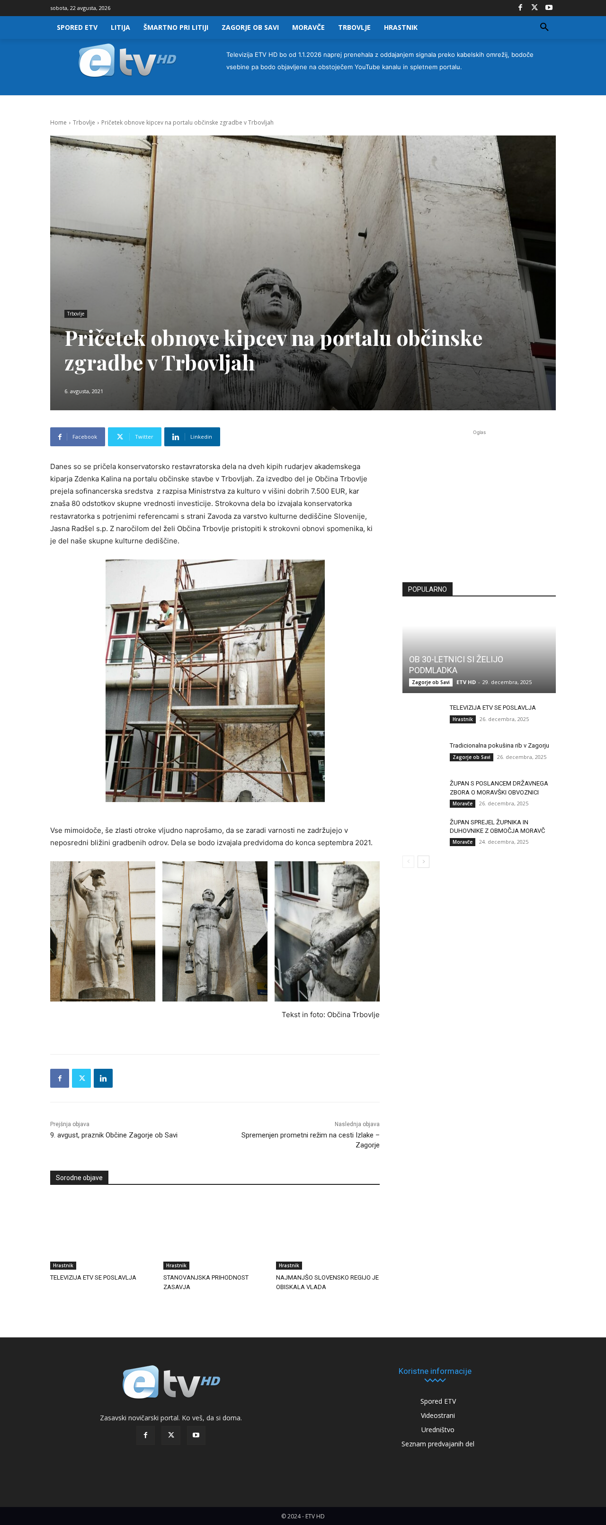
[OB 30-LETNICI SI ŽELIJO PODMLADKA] (479, 651)
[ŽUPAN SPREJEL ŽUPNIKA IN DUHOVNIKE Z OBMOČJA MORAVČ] (421, 831)
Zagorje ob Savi (431, 682)
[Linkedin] (103, 1078)
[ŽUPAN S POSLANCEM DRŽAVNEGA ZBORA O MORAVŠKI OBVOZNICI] (421, 792)
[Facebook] (520, 8)
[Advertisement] (479, 500)
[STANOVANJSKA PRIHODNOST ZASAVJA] (215, 1233)
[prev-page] (408, 862)
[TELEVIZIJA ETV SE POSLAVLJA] (102, 1233)
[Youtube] (549, 8)
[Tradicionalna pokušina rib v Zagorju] (421, 754)
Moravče (462, 803)
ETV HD (466, 682)
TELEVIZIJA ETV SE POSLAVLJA (93, 1277)
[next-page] (423, 862)
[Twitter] (534, 8)
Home (58, 122)
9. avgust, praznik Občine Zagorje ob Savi (114, 1135)
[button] (544, 27)
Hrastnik (63, 1265)
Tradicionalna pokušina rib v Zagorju (499, 745)
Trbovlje (84, 122)
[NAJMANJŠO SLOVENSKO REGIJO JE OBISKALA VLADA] (328, 1233)
